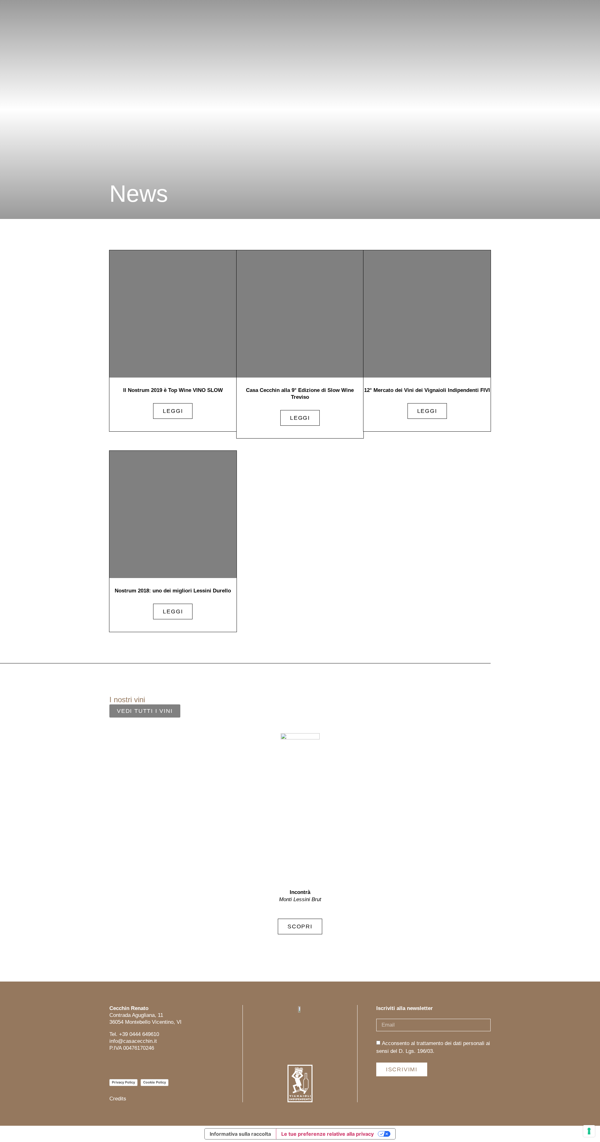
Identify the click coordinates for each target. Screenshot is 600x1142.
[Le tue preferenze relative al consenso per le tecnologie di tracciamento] (589, 1131)
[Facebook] (127, 1065)
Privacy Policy (123, 1082)
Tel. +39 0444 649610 (134, 1034)
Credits (117, 1099)
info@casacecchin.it (133, 1041)
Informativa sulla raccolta (240, 1134)
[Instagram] (113, 1065)
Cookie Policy (154, 1082)
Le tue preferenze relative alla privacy (327, 1134)
